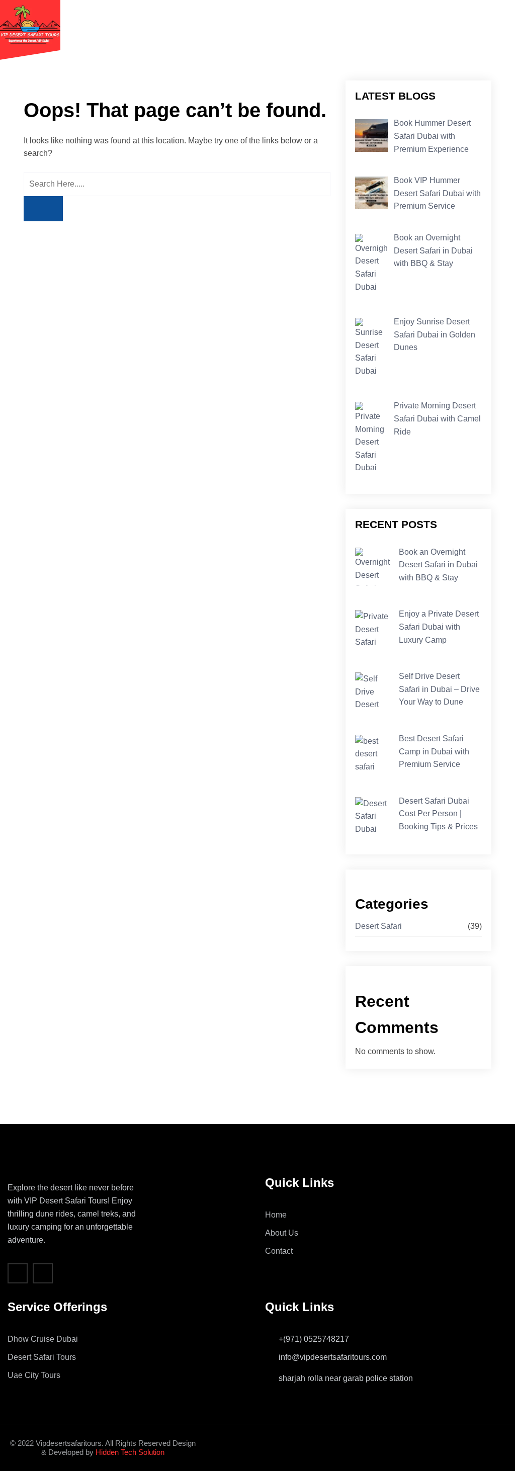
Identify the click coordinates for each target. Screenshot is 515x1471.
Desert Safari (378, 926)
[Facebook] (18, 1273)
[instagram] (43, 1273)
